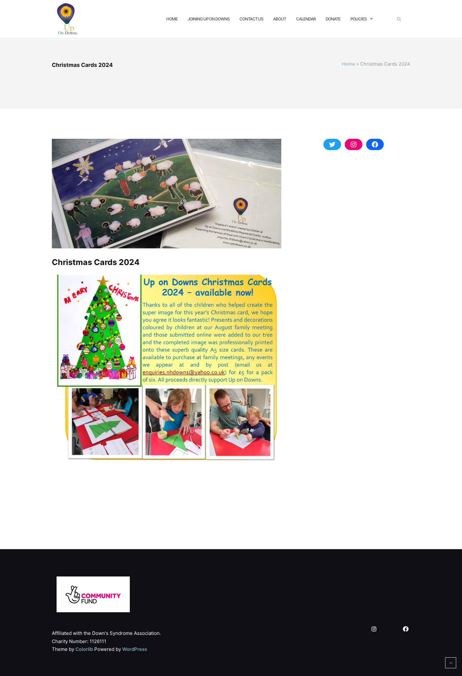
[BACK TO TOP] (450, 662)
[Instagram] (374, 629)
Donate (333, 18)
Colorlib (84, 649)
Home (172, 18)
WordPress (134, 649)
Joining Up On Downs (208, 18)
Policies (358, 18)
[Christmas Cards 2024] (166, 197)
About (279, 18)
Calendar (306, 18)
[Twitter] (390, 629)
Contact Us (251, 18)
